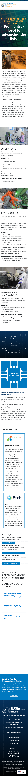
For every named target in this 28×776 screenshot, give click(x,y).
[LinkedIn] (18, 756)
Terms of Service (10, 771)
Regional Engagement (14, 732)
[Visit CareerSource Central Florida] (14, 438)
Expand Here (14, 743)
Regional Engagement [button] (11, 563)
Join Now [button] (14, 695)
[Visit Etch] (14, 497)
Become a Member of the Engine (16, 689)
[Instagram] (13, 756)
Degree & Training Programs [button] (13, 553)
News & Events (14, 737)
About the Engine (14, 719)
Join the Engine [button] (8, 543)
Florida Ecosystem (14, 735)
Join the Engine (14, 740)
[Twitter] (15, 756)
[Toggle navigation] (25, 5)
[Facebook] (10, 756)
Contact (13, 748)
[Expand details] (23, 594)
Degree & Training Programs (14, 727)
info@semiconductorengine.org (14, 715)
